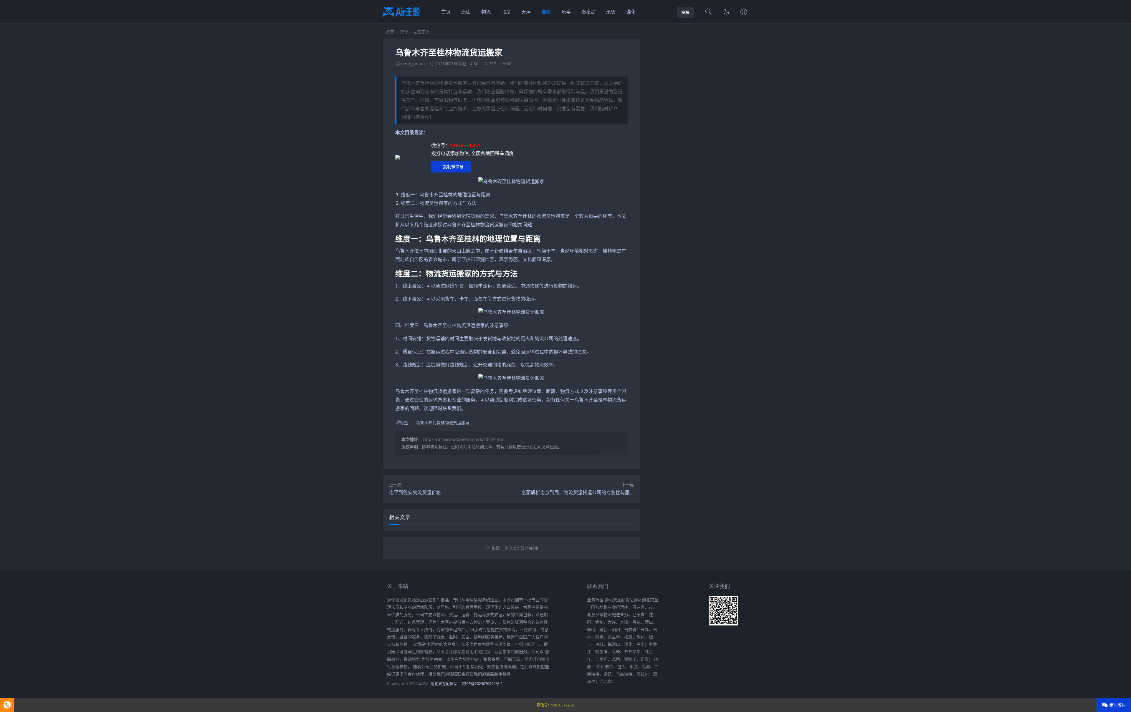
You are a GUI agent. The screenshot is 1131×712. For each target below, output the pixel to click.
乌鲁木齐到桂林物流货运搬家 (442, 422)
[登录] (744, 12)
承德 (611, 12)
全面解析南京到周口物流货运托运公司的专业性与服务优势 (582, 492)
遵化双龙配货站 (444, 683)
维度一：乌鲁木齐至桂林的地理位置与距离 (445, 194)
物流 (486, 12)
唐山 (466, 12)
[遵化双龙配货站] (401, 18)
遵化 (546, 12)
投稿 (685, 12)
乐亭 (566, 12)
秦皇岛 (588, 12)
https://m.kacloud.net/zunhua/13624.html (464, 439)
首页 (446, 12)
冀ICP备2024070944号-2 (481, 683)
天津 (526, 12)
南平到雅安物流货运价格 (415, 492)
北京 (506, 12)
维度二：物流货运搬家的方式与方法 (438, 203)
